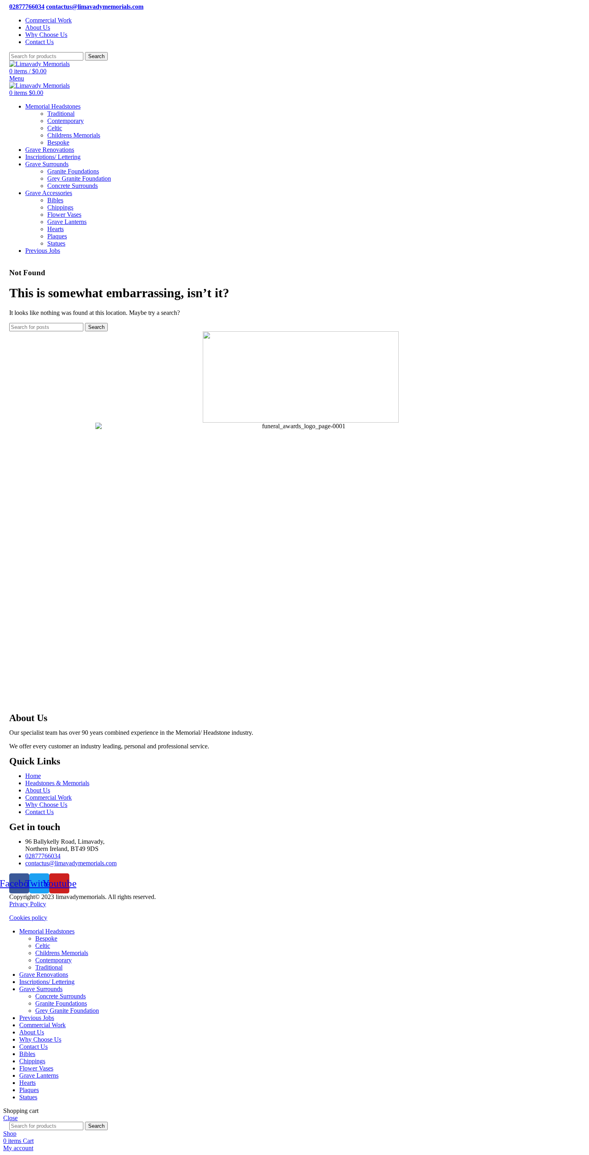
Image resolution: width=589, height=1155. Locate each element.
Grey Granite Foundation (79, 178)
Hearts (55, 229)
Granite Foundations (73, 171)
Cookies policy (28, 917)
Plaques (57, 236)
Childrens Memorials (73, 135)
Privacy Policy (27, 904)
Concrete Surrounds (72, 185)
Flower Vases (64, 214)
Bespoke (58, 142)
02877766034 (26, 6)
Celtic (54, 128)
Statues (56, 243)
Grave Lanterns (67, 221)
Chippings (60, 207)
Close (10, 1118)
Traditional (61, 113)
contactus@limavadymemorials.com (94, 6)
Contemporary (65, 120)
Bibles (55, 200)
